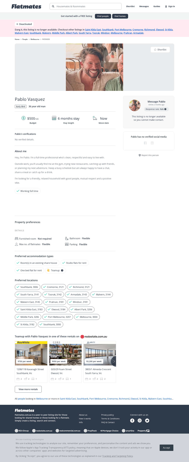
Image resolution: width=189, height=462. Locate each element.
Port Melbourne (123, 29)
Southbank (108, 29)
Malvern (46, 32)
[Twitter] (147, 421)
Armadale (138, 32)
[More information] (62, 270)
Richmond (149, 29)
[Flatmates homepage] (26, 6)
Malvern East (22, 32)
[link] (94, 398)
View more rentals (28, 389)
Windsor (105, 32)
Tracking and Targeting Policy (117, 456)
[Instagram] (140, 421)
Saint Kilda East (93, 29)
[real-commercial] (68, 431)
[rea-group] (42, 431)
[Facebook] (132, 421)
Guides (156, 6)
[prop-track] (90, 431)
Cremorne (138, 29)
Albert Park (72, 32)
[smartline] (128, 431)
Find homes (120, 16)
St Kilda (169, 29)
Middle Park (58, 32)
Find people (103, 16)
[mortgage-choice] (109, 431)
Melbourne (116, 32)
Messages (144, 6)
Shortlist (130, 6)
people (21, 398)
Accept (166, 447)
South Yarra (85, 32)
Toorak (96, 32)
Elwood (160, 29)
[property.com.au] (144, 431)
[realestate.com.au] (22, 431)
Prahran (128, 32)
